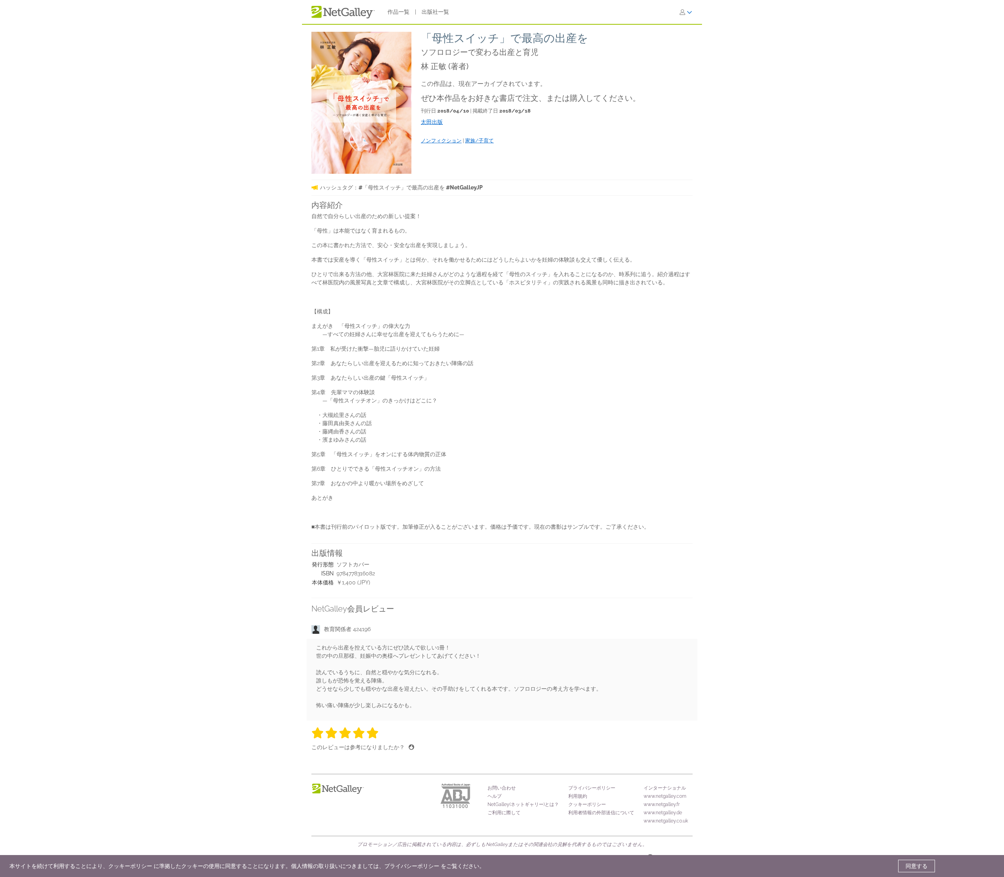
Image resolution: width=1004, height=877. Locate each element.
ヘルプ (494, 796)
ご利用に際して (503, 812)
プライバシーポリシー (591, 788)
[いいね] (411, 747)
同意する (917, 866)
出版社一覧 (435, 12)
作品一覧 (398, 12)
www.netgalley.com (665, 796)
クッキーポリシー (587, 804)
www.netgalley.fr (662, 804)
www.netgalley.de (663, 812)
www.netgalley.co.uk (666, 821)
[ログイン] (686, 12)
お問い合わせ (501, 788)
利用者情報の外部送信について (601, 812)
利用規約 (577, 796)
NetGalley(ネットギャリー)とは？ (523, 804)
